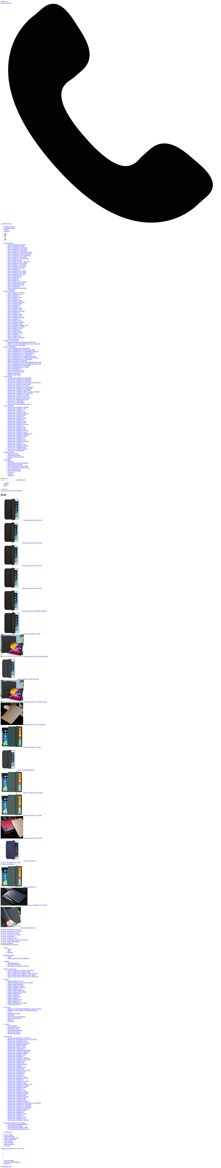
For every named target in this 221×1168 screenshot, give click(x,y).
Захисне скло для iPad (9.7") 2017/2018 (19, 1038)
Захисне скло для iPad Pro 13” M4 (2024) (19, 378)
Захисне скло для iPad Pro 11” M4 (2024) (19, 381)
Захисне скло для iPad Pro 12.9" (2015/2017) (20, 393)
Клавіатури (11, 475)
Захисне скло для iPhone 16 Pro (17, 415)
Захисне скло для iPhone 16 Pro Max (18, 413)
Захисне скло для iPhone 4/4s (16, 1062)
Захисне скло (8, 1036)
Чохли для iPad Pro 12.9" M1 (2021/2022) (19, 254)
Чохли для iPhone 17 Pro (15, 294)
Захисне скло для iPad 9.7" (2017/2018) (19, 390)
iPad (9, 951)
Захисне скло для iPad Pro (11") (17, 1072)
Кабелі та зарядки (9, 452)
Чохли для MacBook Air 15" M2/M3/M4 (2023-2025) (23, 357)
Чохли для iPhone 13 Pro (15, 320)
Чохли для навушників (14, 470)
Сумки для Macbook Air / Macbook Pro (19, 348)
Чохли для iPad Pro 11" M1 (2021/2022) (19, 255)
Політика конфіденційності (12, 1162)
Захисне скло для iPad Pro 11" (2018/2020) (20, 388)
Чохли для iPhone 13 (14, 319)
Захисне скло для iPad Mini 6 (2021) (18, 399)
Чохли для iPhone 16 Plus (15, 303)
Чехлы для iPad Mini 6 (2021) (25, 770)
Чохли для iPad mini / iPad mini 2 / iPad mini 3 (15, 940)
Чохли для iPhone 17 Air (15, 297)
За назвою (4, 490)
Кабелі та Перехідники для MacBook (18, 958)
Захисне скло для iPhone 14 (16, 426)
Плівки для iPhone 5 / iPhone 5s (17, 987)
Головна (6, 483)
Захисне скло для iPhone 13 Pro (17, 439)
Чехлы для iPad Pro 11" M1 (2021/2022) (35, 702)
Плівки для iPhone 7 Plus (15, 999)
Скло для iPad (8, 376)
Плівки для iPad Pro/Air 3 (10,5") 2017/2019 (20, 982)
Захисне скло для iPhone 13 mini (17, 436)
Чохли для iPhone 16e (14, 305)
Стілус (9, 1012)
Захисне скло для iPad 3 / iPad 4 (17, 1047)
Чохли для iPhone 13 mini (15, 323)
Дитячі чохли (11, 289)
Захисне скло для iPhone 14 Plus (17, 427)
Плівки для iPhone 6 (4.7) (15, 989)
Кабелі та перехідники (14, 374)
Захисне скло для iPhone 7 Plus (17, 1045)
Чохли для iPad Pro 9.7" (14, 277)
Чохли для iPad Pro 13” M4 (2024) (17, 247)
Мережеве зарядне (13, 453)
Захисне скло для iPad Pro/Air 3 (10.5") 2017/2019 (22, 1039)
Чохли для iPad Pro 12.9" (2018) (17, 272)
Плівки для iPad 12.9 (14, 1001)
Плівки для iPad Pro (13, 995)
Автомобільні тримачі (14, 469)
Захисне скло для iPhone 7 (15, 1065)
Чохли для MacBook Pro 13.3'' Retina (18, 367)
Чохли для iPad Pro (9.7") (28, 927)
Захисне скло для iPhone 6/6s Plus (17, 1064)
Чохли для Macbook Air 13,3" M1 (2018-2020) (21, 353)
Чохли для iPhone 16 (14, 299)
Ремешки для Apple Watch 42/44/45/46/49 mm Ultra (22, 1010)
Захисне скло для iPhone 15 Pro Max (18, 424)
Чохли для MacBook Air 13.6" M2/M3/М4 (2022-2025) (23, 351)
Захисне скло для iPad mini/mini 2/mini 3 (19, 404)
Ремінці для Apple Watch (11, 340)
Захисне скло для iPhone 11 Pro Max (18, 446)
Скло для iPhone (9, 405)
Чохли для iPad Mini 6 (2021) (16, 283)
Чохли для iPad (8, 243)
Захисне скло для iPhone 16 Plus (17, 418)
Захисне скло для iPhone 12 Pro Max (18, 435)
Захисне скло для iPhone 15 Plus (17, 421)
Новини (6, 229)
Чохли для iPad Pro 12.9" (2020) (17, 271)
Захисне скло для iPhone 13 (16, 438)
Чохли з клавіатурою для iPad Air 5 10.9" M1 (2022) (23, 973)
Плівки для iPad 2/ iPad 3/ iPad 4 (17, 992)
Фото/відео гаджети (13, 1028)
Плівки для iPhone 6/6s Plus (16, 985)
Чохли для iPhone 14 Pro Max (16, 317)
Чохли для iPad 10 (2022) (15, 260)
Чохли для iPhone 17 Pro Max (16, 292)
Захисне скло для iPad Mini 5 (16, 401)
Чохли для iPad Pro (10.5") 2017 (11, 862)
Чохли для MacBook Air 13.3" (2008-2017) (20, 354)
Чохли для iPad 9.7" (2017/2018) (17, 265)
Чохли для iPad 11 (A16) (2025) (17, 244)
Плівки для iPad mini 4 (14, 996)
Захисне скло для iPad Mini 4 (16, 402)
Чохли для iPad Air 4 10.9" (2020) (17, 257)
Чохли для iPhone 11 (13, 334)
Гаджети (6, 1024)
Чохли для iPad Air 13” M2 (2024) (17, 251)
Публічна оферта (9, 1160)
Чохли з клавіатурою (10, 969)
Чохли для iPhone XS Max (15, 333)
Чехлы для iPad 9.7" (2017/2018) (32, 838)
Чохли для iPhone (9, 291)
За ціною (9, 490)
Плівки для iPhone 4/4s (14, 993)
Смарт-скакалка (12, 1025)
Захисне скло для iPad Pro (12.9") (17, 1041)
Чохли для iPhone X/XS (14, 331)
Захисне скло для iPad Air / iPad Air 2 (18, 396)
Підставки (11, 472)
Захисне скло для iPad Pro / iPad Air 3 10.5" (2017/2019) (24, 391)
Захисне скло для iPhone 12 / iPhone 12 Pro (20, 433)
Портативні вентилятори (15, 1030)
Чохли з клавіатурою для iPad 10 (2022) (19, 972)
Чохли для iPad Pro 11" (14, 269)
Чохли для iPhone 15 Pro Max (16, 311)
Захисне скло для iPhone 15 (16, 419)
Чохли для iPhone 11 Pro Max (16, 337)
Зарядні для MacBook (14, 373)
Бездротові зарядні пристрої (16, 456)
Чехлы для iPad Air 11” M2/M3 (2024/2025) (34, 611)
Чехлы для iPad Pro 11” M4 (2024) (32, 565)
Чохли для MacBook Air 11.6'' (16, 370)
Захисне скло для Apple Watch (16, 345)
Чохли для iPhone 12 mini (15, 328)
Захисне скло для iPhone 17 (16, 410)
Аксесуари (7, 460)
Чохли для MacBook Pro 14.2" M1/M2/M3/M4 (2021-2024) (24, 362)
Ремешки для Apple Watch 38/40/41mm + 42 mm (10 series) (24, 1008)
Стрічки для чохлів (13, 339)
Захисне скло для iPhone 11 (15, 443)
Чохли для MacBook (10, 347)
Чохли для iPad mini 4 (14, 286)
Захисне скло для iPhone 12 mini (17, 432)
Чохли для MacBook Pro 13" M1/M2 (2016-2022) (22, 356)
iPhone (9, 949)
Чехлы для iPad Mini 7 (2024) (31, 633)
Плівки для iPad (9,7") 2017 (16, 981)
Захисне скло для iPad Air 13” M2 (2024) (19, 379)
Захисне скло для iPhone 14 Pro (17, 429)
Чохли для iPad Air (13, 278)
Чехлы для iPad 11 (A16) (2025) (32, 520)
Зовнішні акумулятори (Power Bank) (14, 1123)
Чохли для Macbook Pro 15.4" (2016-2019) (20, 359)
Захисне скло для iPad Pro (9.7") (17, 1061)
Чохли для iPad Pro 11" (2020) (16, 268)
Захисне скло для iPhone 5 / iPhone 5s (18, 1058)
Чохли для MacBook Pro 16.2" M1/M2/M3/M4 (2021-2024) (24, 364)
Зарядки (6, 961)
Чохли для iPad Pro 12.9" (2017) (17, 274)
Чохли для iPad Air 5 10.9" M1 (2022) (18, 258)
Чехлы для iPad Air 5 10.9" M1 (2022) (28, 679)
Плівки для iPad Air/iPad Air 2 (16, 990)
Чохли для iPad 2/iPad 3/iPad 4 (11, 941)
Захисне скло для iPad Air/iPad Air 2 (18, 1044)
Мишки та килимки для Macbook (17, 360)
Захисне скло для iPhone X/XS (16, 447)
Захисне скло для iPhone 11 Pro (17, 444)
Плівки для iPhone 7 (13, 998)
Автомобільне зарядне (14, 455)
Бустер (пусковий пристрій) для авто (18, 467)
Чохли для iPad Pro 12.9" (15, 275)
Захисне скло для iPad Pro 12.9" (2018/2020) (20, 387)
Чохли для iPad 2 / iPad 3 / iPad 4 (17, 282)
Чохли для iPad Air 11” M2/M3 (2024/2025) (20, 252)
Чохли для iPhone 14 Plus (15, 314)
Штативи (10, 461)
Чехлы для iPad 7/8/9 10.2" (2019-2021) (34, 724)
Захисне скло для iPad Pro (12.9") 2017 (19, 1042)
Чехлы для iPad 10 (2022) (9, 938)
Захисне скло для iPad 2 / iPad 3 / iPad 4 (19, 398)
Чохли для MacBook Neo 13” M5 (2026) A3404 (21, 350)
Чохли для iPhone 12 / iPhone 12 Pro (18, 325)
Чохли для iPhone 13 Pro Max (16, 322)
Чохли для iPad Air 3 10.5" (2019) (17, 263)
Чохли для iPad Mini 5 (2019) (16, 285)
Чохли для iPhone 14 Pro (15, 316)
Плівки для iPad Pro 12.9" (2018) (17, 1002)
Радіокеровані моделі (14, 1027)
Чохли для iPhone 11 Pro (15, 336)
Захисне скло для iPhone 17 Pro (17, 408)
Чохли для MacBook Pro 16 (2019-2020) (19, 365)
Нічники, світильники (14, 1033)
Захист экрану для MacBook (16, 371)
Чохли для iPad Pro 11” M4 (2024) (17, 249)
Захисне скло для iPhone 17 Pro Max (18, 407)
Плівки (6, 979)
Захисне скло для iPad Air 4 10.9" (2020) (19, 384)
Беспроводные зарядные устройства (18, 966)
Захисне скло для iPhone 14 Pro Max (18, 430)
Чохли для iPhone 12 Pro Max (16, 326)
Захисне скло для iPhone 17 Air (17, 412)
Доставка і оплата (9, 226)
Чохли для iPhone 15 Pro (15, 309)
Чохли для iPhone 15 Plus (15, 308)
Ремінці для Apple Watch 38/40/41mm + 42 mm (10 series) (24, 343)
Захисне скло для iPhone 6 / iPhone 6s (18, 1051)
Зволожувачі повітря (14, 1032)
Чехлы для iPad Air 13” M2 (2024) (32, 588)
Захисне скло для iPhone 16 (16, 416)
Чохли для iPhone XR (14, 330)
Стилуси (10, 474)
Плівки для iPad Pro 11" (14, 1004)
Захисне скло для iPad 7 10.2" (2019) (18, 385)
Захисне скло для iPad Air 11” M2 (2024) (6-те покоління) (24, 382)
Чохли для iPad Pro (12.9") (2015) (12, 931)
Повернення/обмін (9, 228)
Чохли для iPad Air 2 (14, 280)
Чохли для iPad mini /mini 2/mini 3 (17, 288)
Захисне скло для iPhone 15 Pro (17, 422)
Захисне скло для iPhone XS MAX (18, 449)
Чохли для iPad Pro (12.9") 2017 (11, 929)
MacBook (10, 952)
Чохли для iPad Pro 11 (29, 887)
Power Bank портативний (15, 464)
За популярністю (17, 490)
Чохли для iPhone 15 (14, 306)
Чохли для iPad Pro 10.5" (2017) (17, 266)
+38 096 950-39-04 (6, 223)
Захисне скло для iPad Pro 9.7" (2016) (18, 395)
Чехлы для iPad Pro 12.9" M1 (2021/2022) (36, 656)
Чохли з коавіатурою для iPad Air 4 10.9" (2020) (21, 975)
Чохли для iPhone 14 (14, 313)
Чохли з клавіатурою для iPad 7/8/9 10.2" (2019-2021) (23, 976)
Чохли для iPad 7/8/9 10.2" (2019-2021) (19, 261)
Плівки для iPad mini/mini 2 (15, 984)
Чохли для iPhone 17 (14, 295)
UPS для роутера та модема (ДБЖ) (18, 466)
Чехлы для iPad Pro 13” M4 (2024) (32, 543)
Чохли (6, 484)
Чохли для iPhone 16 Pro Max (16, 302)
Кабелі (9, 458)
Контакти (7, 231)
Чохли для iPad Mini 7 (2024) (16, 246)
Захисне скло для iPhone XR (16, 450)
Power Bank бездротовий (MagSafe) (18, 463)
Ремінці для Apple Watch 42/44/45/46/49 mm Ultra (22, 342)
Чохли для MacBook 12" (15, 368)
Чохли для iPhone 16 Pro (15, 300)
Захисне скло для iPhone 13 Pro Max (18, 441)
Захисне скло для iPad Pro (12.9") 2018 (19, 1070)
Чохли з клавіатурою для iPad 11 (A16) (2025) (21, 970)
